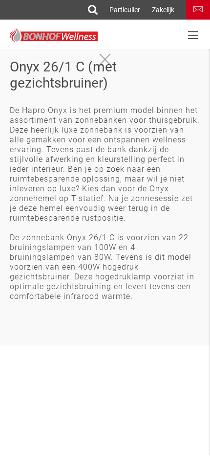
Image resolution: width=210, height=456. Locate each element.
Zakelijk (163, 10)
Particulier (124, 10)
